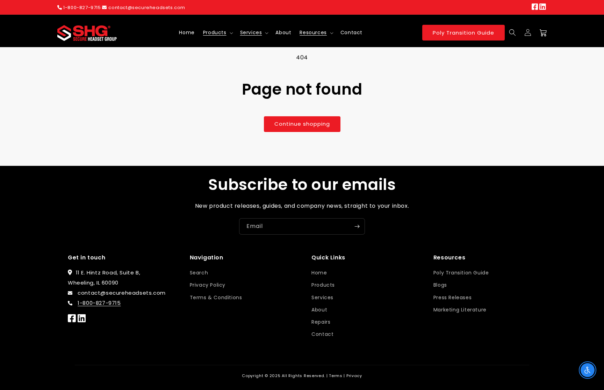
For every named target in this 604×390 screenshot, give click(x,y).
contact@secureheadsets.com (146, 7)
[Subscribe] (357, 226)
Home (319, 272)
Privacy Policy (207, 284)
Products (214, 32)
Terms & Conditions (216, 297)
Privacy (354, 375)
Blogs (440, 284)
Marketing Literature (460, 309)
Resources (313, 32)
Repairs (320, 321)
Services (251, 32)
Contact (322, 334)
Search (199, 272)
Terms (336, 375)
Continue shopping (302, 123)
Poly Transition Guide (463, 32)
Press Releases (452, 297)
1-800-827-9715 (82, 7)
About (319, 309)
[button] (217, 32)
